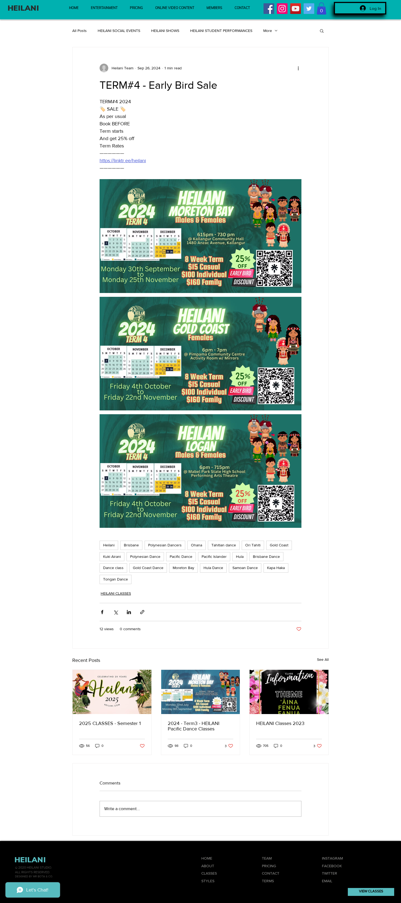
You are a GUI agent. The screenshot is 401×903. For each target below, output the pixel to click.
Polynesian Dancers (165, 545)
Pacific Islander (214, 556)
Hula (240, 556)
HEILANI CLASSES (116, 593)
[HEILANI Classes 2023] (289, 692)
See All (323, 659)
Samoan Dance (245, 568)
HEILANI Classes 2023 (280, 723)
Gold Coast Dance (148, 568)
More (267, 30)
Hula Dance (213, 568)
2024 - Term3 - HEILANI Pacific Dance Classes (193, 726)
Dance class (113, 568)
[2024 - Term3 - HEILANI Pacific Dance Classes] (200, 692)
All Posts (79, 30)
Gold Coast (279, 545)
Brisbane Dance (266, 556)
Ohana (196, 545)
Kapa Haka (276, 568)
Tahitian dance (223, 545)
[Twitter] (309, 8)
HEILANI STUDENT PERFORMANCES (221, 30)
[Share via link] (142, 612)
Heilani (109, 545)
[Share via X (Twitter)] (115, 612)
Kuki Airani (112, 556)
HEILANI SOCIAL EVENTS (119, 30)
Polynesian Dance (145, 556)
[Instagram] (282, 8)
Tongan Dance (115, 579)
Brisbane (131, 545)
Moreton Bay (183, 568)
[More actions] (298, 68)
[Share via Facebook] (102, 612)
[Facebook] (269, 8)
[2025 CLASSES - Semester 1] (112, 692)
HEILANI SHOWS (165, 30)
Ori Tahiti (253, 545)
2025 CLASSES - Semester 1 (110, 723)
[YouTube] (295, 8)
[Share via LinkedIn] (128, 612)
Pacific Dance (181, 556)
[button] (321, 8)
